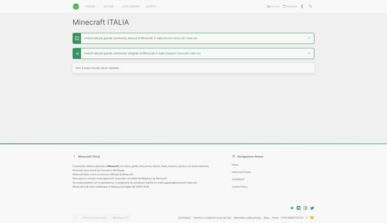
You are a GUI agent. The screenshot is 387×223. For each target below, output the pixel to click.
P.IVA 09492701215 (292, 217)
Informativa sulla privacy (247, 217)
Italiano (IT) (122, 217)
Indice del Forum (241, 171)
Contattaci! (238, 179)
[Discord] (298, 208)
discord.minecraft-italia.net (180, 38)
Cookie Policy (240, 186)
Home (235, 164)
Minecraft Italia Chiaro (94, 217)
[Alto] (306, 218)
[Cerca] (310, 6)
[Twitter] (312, 208)
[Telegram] (291, 208)
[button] (98, 6)
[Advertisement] (193, 108)
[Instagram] (305, 208)
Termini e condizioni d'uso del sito (212, 217)
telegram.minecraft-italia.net (183, 53)
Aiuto (266, 217)
